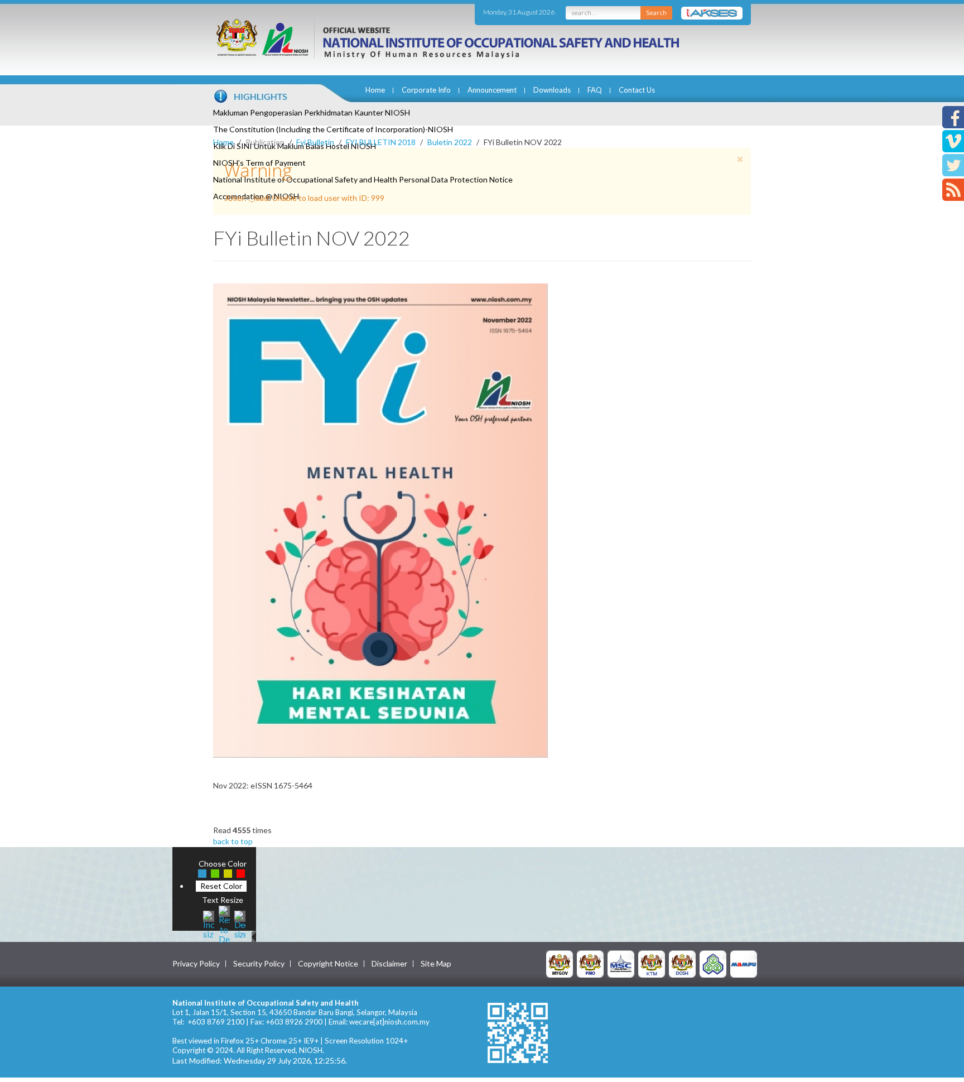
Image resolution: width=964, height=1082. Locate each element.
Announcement (492, 89)
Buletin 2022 (449, 142)
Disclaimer (389, 963)
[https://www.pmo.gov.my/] (590, 963)
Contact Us (637, 89)
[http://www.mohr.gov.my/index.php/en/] (651, 963)
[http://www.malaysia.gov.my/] (559, 963)
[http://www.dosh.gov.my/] (682, 963)
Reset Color (221, 886)
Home (375, 89)
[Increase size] (208, 923)
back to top (233, 841)
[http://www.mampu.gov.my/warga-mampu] (743, 963)
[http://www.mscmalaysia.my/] (621, 963)
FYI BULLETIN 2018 (381, 142)
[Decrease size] (239, 923)
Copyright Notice (328, 963)
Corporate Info (426, 89)
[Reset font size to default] (224, 923)
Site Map (436, 963)
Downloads (552, 89)
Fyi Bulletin (315, 142)
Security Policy (259, 963)
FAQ (594, 89)
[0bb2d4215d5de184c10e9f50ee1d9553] (380, 520)
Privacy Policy (196, 963)
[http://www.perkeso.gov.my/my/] (713, 963)
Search (656, 12)
